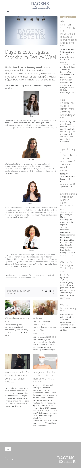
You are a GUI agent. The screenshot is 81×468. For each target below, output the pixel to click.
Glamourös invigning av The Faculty (66, 265)
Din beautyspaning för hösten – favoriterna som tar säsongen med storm (17, 377)
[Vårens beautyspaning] (17, 307)
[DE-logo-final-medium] (40, 3)
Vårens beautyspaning (17, 318)
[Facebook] (42, 290)
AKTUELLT (36, 333)
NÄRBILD (70, 206)
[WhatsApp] (53, 290)
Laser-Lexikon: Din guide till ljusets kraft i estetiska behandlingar (67, 107)
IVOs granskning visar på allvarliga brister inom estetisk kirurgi (44, 375)
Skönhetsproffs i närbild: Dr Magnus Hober (68, 198)
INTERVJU (63, 206)
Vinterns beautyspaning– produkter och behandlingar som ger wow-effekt (45, 324)
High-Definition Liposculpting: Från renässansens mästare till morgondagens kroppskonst (68, 32)
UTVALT (7, 321)
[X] (46, 290)
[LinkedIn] (50, 290)
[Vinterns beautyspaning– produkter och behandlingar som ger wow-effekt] (45, 307)
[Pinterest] (53, 293)
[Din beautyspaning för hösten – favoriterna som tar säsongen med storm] (17, 361)
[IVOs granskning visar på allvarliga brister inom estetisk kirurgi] (45, 361)
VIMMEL (62, 271)
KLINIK (35, 381)
